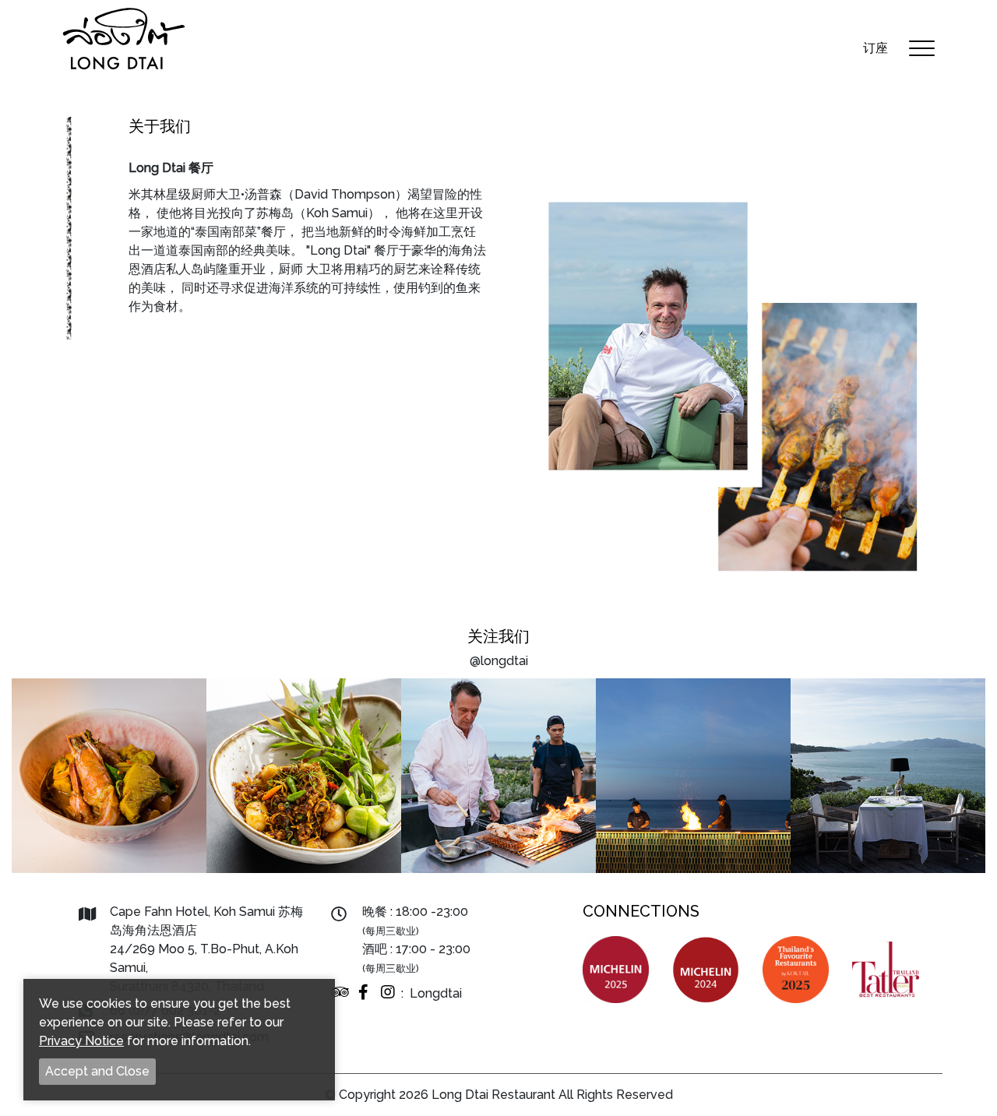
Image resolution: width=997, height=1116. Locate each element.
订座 (875, 47)
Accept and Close (97, 1071)
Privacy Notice (81, 1040)
